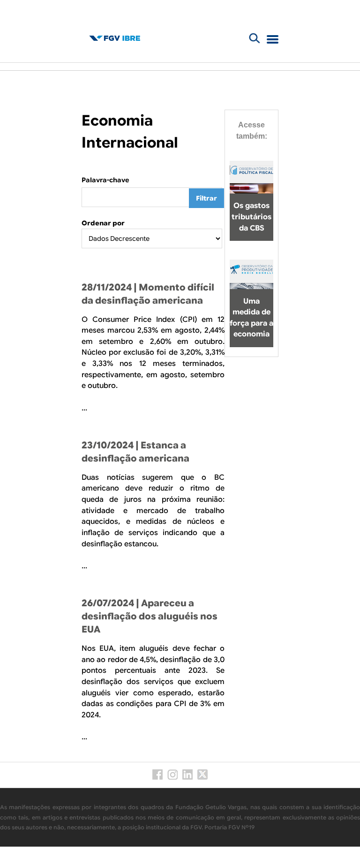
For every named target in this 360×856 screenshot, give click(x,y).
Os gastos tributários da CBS (251, 216)
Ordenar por (103, 223)
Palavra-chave (105, 180)
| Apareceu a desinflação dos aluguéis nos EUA (150, 616)
